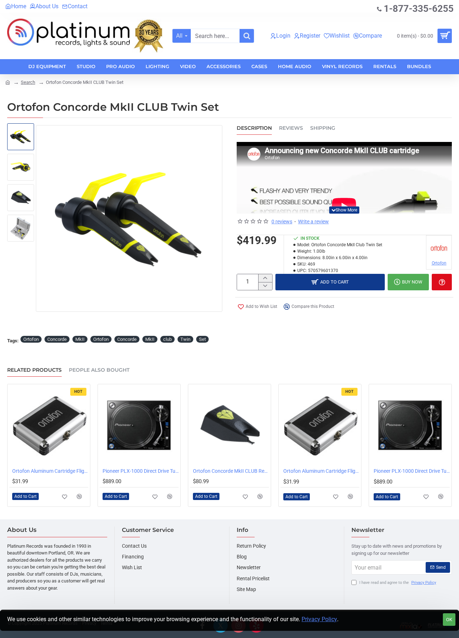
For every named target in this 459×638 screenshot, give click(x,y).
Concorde (57, 339)
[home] (7, 82)
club (167, 339)
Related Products (34, 370)
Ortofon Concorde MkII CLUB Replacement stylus (231, 471)
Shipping (322, 128)
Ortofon (31, 339)
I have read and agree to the (397, 582)
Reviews (291, 128)
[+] (265, 278)
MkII (80, 339)
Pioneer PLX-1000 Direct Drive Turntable (141, 471)
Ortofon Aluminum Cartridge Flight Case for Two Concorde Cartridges (50, 471)
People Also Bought (99, 370)
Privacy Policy (319, 619)
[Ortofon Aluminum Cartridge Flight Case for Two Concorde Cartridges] (48, 425)
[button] (344, 210)
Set (202, 339)
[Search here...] (247, 36)
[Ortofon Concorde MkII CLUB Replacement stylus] (229, 425)
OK (449, 619)
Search (28, 82)
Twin (185, 339)
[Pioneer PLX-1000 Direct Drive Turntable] (139, 425)
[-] (265, 286)
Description (254, 128)
